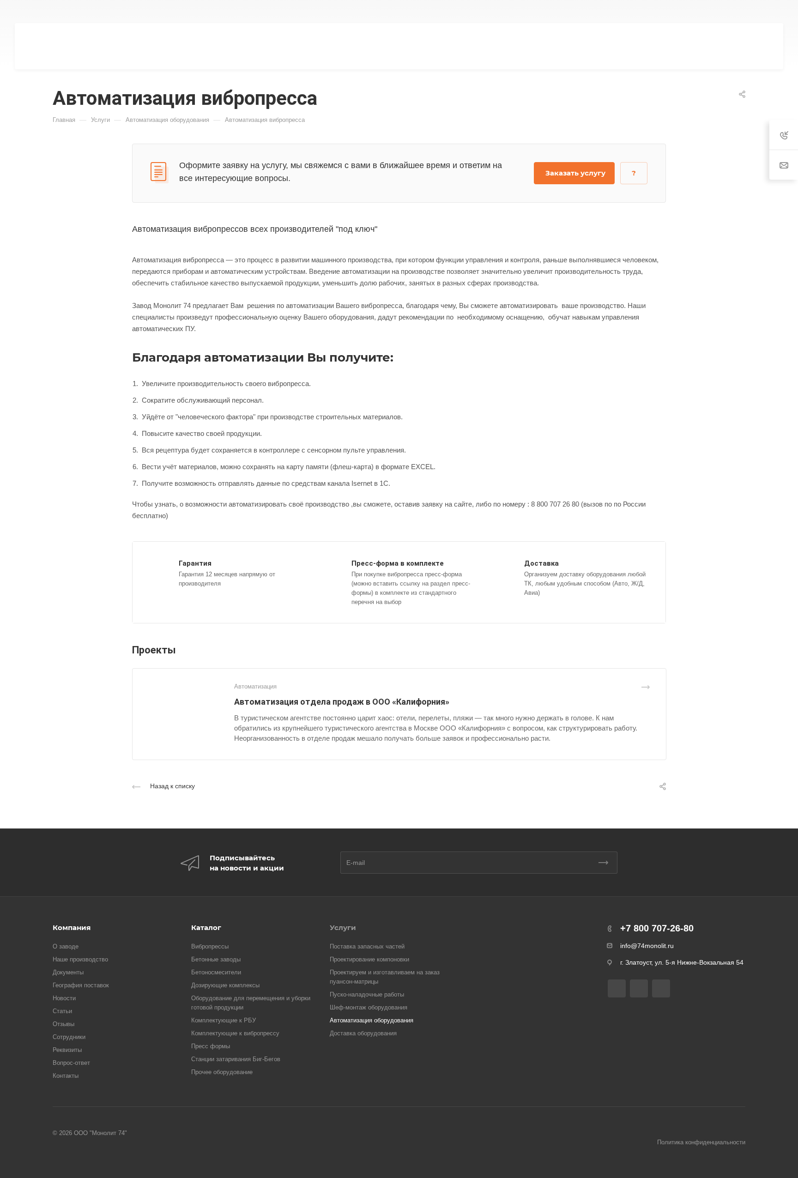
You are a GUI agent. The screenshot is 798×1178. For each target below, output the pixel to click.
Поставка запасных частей (367, 946)
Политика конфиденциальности (701, 1142)
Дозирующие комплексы (225, 985)
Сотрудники (69, 1036)
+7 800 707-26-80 (562, 11)
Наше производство (80, 959)
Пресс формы (210, 1046)
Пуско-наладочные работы (367, 994)
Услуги (343, 927)
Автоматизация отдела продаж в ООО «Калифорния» (341, 702)
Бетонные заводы (216, 959)
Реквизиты (67, 1049)
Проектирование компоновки (369, 959)
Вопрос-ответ (71, 1062)
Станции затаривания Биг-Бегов (235, 1059)
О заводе (66, 946)
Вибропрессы (210, 946)
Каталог (206, 927)
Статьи (62, 1011)
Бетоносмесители (216, 972)
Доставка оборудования (363, 1033)
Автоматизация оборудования (371, 1020)
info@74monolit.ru (647, 945)
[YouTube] (382, 11)
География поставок (81, 985)
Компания (72, 927)
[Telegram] (365, 11)
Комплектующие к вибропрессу (235, 1033)
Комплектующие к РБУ (223, 1020)
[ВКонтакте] (349, 11)
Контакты (66, 1075)
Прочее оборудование (222, 1072)
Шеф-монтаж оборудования (368, 1007)
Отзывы (63, 1024)
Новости (64, 998)
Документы (68, 972)
